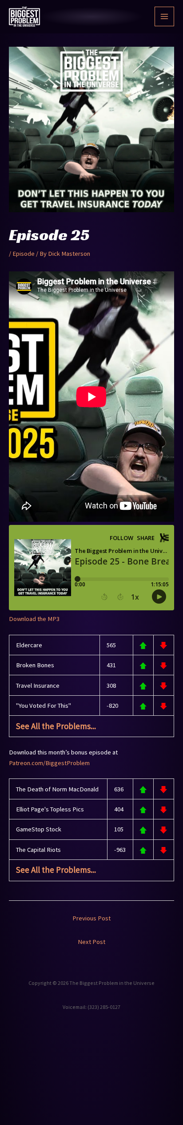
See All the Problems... (56, 726)
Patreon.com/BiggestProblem (49, 763)
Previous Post (91, 918)
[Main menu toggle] (164, 16)
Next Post (91, 942)
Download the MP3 (34, 619)
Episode (23, 254)
